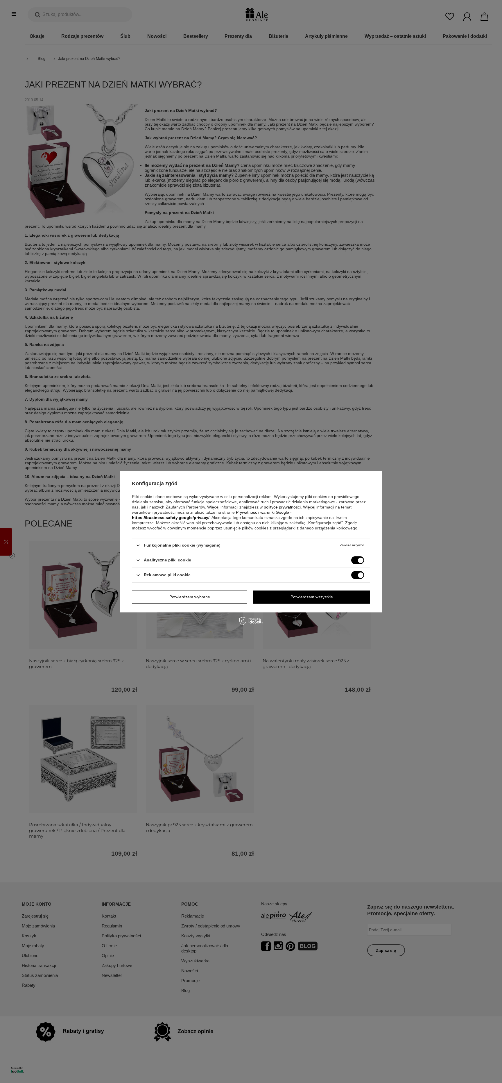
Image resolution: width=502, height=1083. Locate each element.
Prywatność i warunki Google (262, 512)
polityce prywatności (282, 507)
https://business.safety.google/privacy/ (170, 517)
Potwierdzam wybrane (189, 597)
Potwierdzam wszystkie (312, 597)
